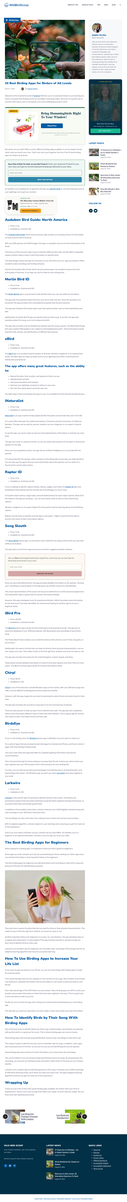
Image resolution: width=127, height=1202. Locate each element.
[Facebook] (5, 1165)
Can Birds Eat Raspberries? (62, 1116)
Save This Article (45, 180)
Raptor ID (69, 487)
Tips (98, 5)
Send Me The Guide (45, 574)
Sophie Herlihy (33, 89)
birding (37, 96)
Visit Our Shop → (105, 131)
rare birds (61, 773)
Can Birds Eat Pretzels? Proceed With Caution (29, 1116)
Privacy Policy (98, 1158)
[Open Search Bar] (120, 5)
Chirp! (7, 687)
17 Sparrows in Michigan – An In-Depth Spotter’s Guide (111, 152)
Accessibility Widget (87, 1198)
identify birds (55, 189)
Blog (114, 5)
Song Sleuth (13, 541)
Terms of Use (98, 1169)
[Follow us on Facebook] (91, 211)
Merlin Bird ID (13, 294)
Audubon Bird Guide (16, 235)
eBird (10, 354)
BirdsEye (33, 738)
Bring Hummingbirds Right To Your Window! (61, 115)
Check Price (51, 126)
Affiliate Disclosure (100, 1161)
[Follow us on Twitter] (95, 211)
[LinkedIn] (14, 1165)
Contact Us (97, 1155)
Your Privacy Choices (50, 1198)
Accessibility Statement (102, 1166)
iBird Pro (11, 628)
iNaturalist (9, 416)
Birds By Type (73, 5)
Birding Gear (14, 20)
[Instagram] (10, 1165)
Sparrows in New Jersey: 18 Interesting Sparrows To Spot (110, 177)
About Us (96, 1150)
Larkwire (8, 798)
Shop (106, 5)
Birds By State (87, 5)
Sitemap (96, 1153)
